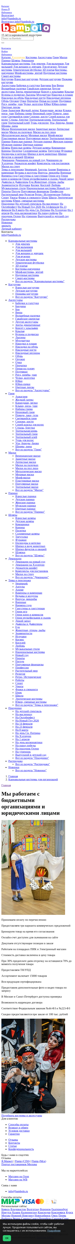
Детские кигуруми (50, 79)
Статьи (12, 1145)
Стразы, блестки (18, 119)
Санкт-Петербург (41, 1218)
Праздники (8, 203)
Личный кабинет (11, 228)
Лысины (30, 94)
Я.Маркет (7, 1161)
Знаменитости (9, 185)
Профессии (56, 191)
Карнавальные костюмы (15, 63)
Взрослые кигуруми (26, 79)
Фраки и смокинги (29, 197)
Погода (16, 191)
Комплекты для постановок (53, 163)
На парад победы (48, 213)
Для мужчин (49, 66)
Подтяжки (65, 101)
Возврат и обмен (18, 1127)
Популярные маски (37, 138)
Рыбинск (6, 1218)
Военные (65, 172)
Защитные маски (46, 129)
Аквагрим (14, 110)
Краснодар (44, 1212)
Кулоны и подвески (13, 94)
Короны (6, 150)
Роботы (65, 194)
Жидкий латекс (30, 110)
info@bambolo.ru (24, 21)
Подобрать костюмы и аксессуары (21, 1115)
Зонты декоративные (28, 91)
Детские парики (42, 141)
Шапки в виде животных (42, 153)
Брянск (5, 1209)
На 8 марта (18, 210)
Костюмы (31, 57)
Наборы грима (23, 113)
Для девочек (38, 63)
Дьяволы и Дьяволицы (14, 182)
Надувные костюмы (55, 72)
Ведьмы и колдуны (26, 172)
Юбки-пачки (59, 104)
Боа (54, 85)
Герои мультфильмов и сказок (40, 178)
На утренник (29, 216)
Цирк (45, 197)
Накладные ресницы (58, 97)
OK (7, 1238)
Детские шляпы (41, 147)
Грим (56, 57)
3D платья (48, 69)
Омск (54, 1215)
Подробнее (54, 1230)
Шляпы (15, 60)
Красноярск (58, 1212)
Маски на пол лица (44, 132)
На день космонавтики (23, 213)
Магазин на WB (17, 1179)
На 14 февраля (50, 206)
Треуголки (54, 150)
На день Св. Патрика (37, 210)
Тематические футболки (27, 69)
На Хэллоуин (59, 210)
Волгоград (7, 15)
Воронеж (45, 1209)
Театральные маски (60, 138)
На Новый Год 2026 (29, 206)
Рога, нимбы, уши (12, 104)
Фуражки (66, 150)
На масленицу (50, 203)
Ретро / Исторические (48, 194)
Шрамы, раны (9, 125)
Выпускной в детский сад (53, 216)
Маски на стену (10, 166)
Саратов (57, 1218)
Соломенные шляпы (35, 150)
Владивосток (18, 1209)
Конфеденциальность (21, 1149)
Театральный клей (19, 122)
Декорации (27, 60)
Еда (31, 182)
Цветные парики (33, 144)
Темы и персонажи (12, 169)
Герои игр (54, 175)
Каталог (6, 57)
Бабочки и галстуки (28, 85)
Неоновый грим (42, 113)
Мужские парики (11, 144)
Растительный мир (12, 194)
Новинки (6, 222)
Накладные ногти (35, 97)
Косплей (45, 185)
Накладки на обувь (12, 97)
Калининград (29, 1212)
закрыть (6, 225)
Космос (35, 185)
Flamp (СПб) (22, 1161)
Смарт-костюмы (11, 76)
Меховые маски (37, 135)
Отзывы (13, 1139)
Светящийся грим (18, 116)
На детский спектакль (28, 203)
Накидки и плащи (62, 94)
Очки (23, 101)
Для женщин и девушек (27, 66)
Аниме (52, 169)
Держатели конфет (25, 163)
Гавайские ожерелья (39, 88)
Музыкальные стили (13, 188)
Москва (5, 1215)
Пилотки (17, 150)
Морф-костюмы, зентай (29, 72)
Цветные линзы (10, 107)
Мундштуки (43, 94)
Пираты (6, 191)
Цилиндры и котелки (14, 153)
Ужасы (14, 197)
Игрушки (24, 185)
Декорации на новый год (30, 160)
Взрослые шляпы (21, 147)
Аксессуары (45, 57)
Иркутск (6, 1212)
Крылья (69, 91)
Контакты (14, 1142)
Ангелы (42, 169)
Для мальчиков (55, 63)
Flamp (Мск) (39, 1161)
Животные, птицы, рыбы (49, 182)
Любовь (56, 185)
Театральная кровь (40, 119)
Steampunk (31, 169)
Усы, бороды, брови (61, 122)
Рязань (16, 1218)
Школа (53, 197)
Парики (6, 60)
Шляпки (29, 157)
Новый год (63, 188)
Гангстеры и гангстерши (33, 175)
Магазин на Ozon (18, 1176)
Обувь (5, 101)
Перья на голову (48, 101)
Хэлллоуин (18, 57)
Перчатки (32, 101)
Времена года (9, 175)
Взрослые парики (21, 141)
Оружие (14, 101)
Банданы (46, 85)
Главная (6, 785)
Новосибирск (43, 1215)
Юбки (47, 104)
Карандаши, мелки (51, 110)
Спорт (5, 197)
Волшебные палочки (13, 88)
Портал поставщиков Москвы (19, 1164)
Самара (25, 1218)
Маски (63, 57)
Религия (29, 194)
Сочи (65, 1218)
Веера (60, 85)
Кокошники (58, 147)
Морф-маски (55, 135)
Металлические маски (14, 135)
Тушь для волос (40, 122)
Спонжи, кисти (38, 116)
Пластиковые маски (13, 138)
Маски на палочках (20, 132)
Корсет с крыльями (52, 91)
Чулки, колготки (33, 104)
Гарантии (14, 1133)
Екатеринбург (59, 1209)
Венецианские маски (22, 129)
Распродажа (8, 219)
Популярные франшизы (35, 191)
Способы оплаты (18, 1124)
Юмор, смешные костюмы (28, 200)
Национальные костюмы (42, 188)
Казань (16, 1212)
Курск (69, 1212)
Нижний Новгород (22, 1215)
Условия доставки (19, 1130)
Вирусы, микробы (49, 172)
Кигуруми (7, 79)
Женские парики (63, 141)
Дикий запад (66, 178)
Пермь (62, 1215)
